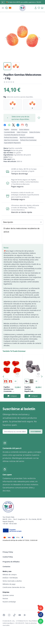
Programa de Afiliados (11, 562)
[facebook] (4, 125)
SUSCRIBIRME (36, 431)
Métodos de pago (9, 584)
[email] (22, 125)
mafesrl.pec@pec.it (8, 623)
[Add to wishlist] (17, 374)
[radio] (12, 104)
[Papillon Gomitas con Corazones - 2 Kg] (12, 366)
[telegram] (18, 125)
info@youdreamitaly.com (31, 297)
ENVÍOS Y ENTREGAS (10, 578)
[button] (4, 377)
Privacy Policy (8, 552)
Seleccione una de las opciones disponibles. (20, 117)
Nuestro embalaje (9, 602)
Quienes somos (8, 595)
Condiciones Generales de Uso (14, 587)
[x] (13, 125)
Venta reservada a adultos (12, 581)
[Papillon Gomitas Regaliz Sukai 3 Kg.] (32, 366)
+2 (15, 381)
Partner (5, 598)
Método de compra (9, 574)
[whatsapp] (9, 125)
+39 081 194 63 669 (10, 524)
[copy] (26, 125)
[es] (10, 7)
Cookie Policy (8, 557)
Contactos (6, 566)
